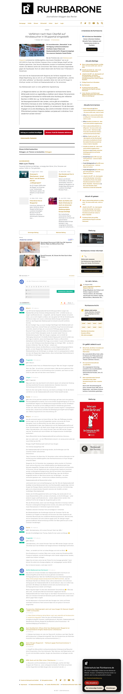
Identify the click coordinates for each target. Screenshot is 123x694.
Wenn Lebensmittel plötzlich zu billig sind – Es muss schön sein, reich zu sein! (92, 66)
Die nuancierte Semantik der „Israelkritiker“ (91, 363)
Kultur (50, 23)
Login (62, 23)
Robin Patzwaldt (87, 108)
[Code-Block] (43, 287)
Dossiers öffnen (85, 333)
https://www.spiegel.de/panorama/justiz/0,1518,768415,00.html (45, 579)
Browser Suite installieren (91, 271)
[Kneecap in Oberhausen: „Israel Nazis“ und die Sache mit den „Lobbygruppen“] (24, 174)
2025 (89, 323)
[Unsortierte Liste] (38, 287)
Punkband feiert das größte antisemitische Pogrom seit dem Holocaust (91, 89)
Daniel (28, 397)
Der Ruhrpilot (86, 85)
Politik (29, 23)
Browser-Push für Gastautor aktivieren (58, 132)
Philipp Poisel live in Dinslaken (90, 82)
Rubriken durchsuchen (87, 331)
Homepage (22, 23)
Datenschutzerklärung (36, 684)
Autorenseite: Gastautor (29, 138)
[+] (48, 286)
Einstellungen (110, 688)
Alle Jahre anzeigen (86, 335)
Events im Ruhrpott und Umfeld (29, 680)
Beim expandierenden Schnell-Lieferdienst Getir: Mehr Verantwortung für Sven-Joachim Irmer (92, 380)
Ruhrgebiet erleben (47, 680)
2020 (94, 327)
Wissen (36, 23)
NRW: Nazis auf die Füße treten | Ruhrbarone (41, 660)
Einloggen (48, 152)
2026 (83, 323)
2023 (100, 323)
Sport (56, 23)
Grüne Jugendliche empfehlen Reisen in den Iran (92, 287)
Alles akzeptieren (91, 683)
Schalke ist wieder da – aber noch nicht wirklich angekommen (91, 70)
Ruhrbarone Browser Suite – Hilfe (71, 684)
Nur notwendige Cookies (94, 688)
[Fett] (27, 287)
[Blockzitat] (41, 287)
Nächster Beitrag (61, 232)
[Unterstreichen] (31, 287)
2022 (83, 327)
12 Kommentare (55, 40)
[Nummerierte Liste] (36, 287)
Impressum (24, 684)
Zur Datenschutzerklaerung (93, 678)
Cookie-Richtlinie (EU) (52, 684)
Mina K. (28, 308)
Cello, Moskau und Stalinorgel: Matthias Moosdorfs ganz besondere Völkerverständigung (92, 94)
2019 (99, 327)
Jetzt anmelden (91, 49)
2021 (89, 327)
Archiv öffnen (92, 319)
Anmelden (71, 275)
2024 (94, 323)
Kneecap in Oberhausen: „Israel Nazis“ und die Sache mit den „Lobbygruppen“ (37, 178)
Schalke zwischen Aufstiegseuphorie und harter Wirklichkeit (92, 152)
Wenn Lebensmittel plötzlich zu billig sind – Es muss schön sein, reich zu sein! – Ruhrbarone (92, 128)
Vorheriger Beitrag (33, 232)
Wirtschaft (43, 23)
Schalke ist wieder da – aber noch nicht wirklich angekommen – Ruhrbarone (92, 148)
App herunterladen (91, 267)
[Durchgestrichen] (34, 287)
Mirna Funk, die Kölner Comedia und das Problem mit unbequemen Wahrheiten (93, 349)
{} (45, 286)
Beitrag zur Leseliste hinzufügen (31, 132)
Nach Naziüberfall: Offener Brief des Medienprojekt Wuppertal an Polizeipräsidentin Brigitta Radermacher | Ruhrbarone (48, 628)
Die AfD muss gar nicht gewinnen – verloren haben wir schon (92, 158)
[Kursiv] (29, 287)
